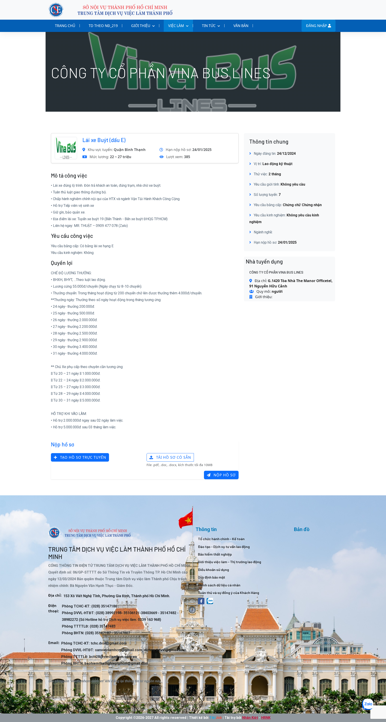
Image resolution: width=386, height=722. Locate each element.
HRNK (266, 718)
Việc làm (176, 25)
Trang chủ (65, 25)
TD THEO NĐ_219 (103, 25)
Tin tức (209, 25)
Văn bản (240, 25)
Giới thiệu (141, 25)
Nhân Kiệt (250, 718)
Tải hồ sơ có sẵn (173, 457)
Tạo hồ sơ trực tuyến (82, 457)
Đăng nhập (317, 25)
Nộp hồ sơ (224, 475)
